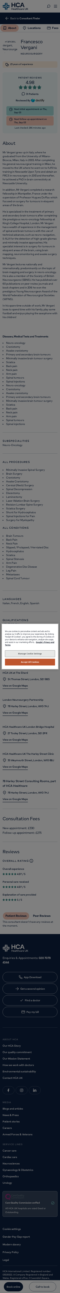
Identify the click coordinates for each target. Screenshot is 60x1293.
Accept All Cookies (30, 662)
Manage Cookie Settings (30, 653)
